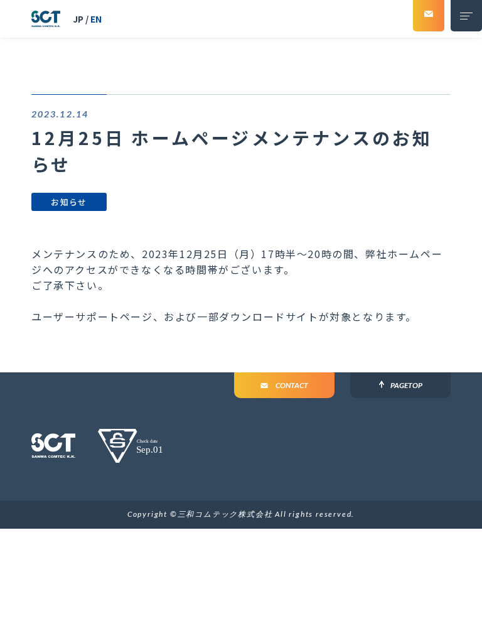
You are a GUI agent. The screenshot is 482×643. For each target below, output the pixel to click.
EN (96, 19)
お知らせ (69, 202)
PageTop (406, 385)
